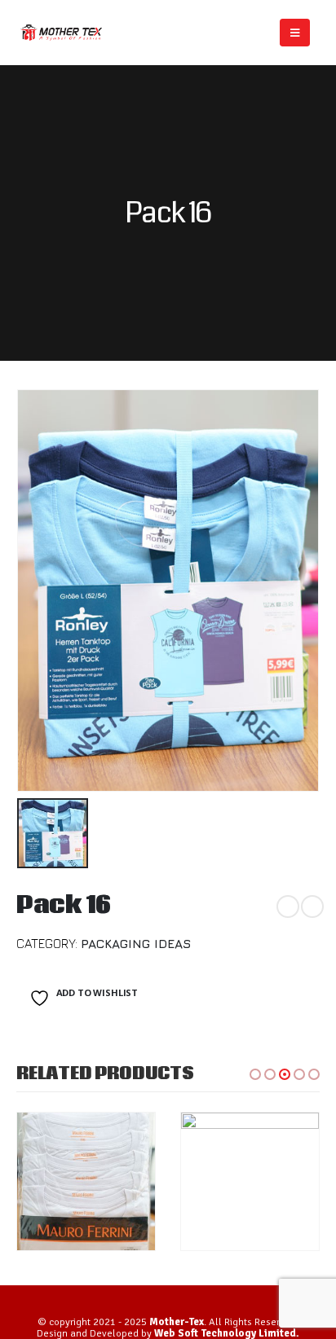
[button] (255, 1074)
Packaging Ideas (136, 943)
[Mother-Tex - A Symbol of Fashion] (61, 32)
